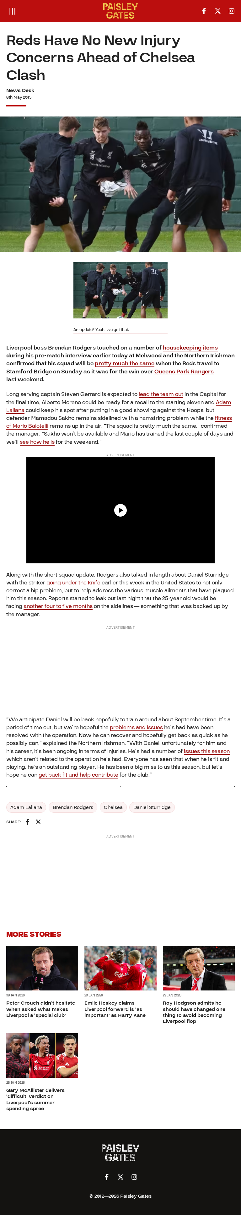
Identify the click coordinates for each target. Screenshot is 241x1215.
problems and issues (136, 727)
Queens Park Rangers (184, 372)
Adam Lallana (26, 807)
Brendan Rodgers (73, 807)
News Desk (20, 90)
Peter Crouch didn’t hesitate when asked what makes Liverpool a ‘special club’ (40, 1009)
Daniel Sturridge (152, 807)
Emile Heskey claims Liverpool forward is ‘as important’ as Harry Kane (115, 1009)
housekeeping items (190, 348)
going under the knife (73, 583)
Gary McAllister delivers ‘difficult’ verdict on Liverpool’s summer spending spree (35, 1099)
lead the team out (161, 394)
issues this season (207, 751)
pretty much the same (124, 363)
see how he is (37, 442)
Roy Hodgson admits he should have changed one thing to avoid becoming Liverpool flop (194, 1012)
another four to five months (58, 606)
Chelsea (113, 807)
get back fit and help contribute (78, 775)
